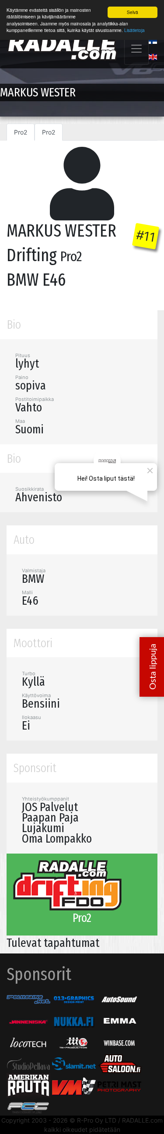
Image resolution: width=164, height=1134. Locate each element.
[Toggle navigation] (136, 48)
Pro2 (20, 132)
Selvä (132, 12)
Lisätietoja (134, 30)
